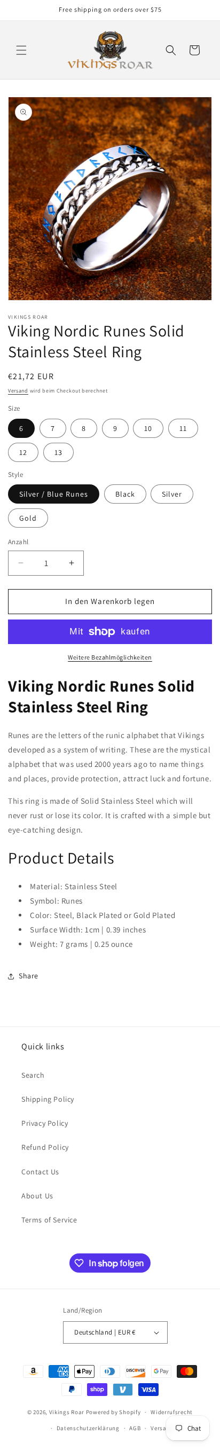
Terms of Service (49, 1220)
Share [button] (28, 976)
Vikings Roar (66, 1412)
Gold (28, 518)
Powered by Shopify (113, 1412)
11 (183, 428)
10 (148, 428)
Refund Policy (45, 1147)
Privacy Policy (44, 1123)
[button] (21, 50)
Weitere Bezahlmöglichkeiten (110, 657)
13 (58, 452)
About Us (37, 1196)
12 (23, 452)
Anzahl (18, 541)
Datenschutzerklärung (88, 1428)
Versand (18, 390)
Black (125, 494)
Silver (172, 494)
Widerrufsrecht (172, 1412)
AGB (134, 1428)
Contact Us (40, 1172)
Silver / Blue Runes (53, 494)
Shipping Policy (47, 1099)
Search (33, 1075)
